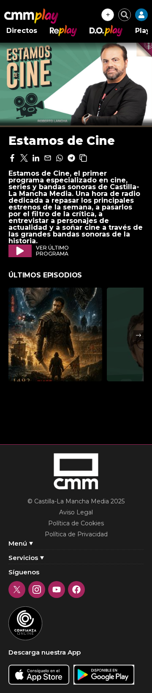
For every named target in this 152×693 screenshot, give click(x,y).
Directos (21, 31)
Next (138, 335)
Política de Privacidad (76, 534)
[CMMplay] (31, 16)
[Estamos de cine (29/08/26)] (55, 334)
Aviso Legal (76, 512)
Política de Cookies (76, 523)
